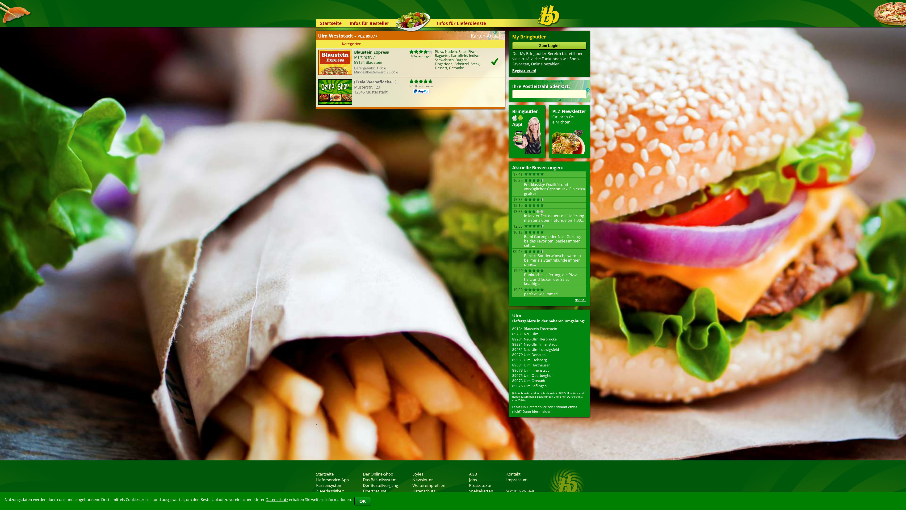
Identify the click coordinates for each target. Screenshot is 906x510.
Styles (417, 474)
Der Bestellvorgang (380, 485)
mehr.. (580, 299)
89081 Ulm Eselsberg (529, 359)
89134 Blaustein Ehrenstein (534, 328)
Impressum (517, 479)
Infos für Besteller (369, 23)
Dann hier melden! (537, 411)
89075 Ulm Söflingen (529, 385)
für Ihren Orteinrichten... (569, 116)
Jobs (473, 479)
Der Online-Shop (378, 474)
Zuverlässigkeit (330, 491)
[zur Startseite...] (548, 15)
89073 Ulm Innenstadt (530, 370)
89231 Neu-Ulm (525, 334)
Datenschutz (277, 499)
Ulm (516, 316)
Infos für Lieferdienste (461, 23)
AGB (473, 474)
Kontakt (513, 474)
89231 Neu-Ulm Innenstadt (534, 344)
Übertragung (374, 491)
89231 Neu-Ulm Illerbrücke (534, 339)
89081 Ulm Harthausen (531, 365)
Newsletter (422, 479)
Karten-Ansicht (487, 36)
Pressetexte (480, 485)
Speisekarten (481, 491)
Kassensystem (329, 485)
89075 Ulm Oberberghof (532, 375)
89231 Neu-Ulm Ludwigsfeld (535, 349)
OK (362, 501)
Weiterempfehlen (428, 485)
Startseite (331, 23)
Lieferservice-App (332, 479)
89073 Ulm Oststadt (528, 380)
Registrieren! (524, 70)
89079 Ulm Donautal (529, 354)
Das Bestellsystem (380, 479)
